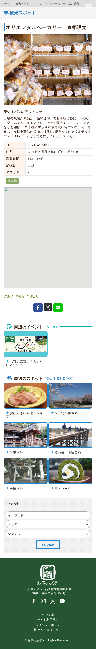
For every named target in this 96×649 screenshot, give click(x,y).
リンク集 (48, 614)
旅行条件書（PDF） (48, 629)
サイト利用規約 (48, 619)
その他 (20, 296)
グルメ (8, 296)
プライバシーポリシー (48, 624)
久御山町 (33, 296)
